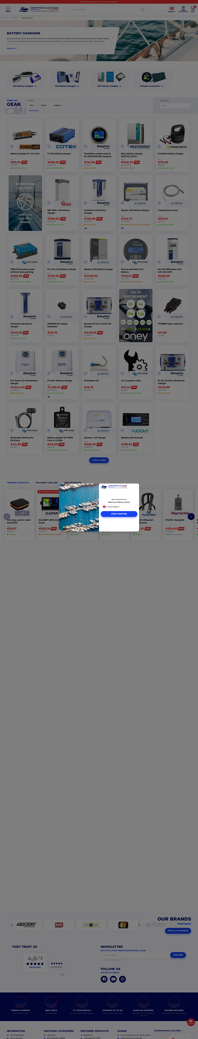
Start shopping (119, 513)
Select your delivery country (119, 502)
